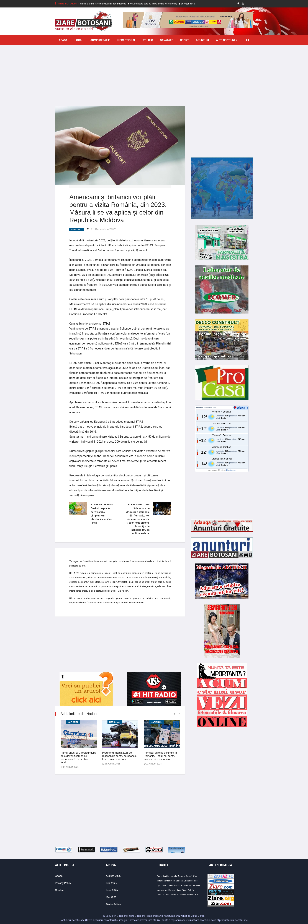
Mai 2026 (111, 897)
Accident (181, 876)
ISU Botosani (194, 885)
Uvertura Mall (163, 890)
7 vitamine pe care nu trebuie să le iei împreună (133, 3)
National (76, 229)
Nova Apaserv (188, 895)
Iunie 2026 (112, 890)
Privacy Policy (63, 883)
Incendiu (173, 876)
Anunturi (202, 40)
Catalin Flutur (168, 885)
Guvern (173, 895)
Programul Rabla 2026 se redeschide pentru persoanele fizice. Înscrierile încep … (119, 756)
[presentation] (174, 713)
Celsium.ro (230, 470)
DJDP (178, 895)
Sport (184, 40)
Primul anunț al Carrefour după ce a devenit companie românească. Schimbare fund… (78, 757)
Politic (148, 40)
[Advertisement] (154, 73)
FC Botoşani (178, 881)
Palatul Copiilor (163, 876)
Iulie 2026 (111, 883)
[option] (133, 3)
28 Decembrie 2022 (103, 229)
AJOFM (191, 890)
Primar (184, 890)
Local (79, 40)
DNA (194, 876)
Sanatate (166, 40)
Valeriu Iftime (175, 890)
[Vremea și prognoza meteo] (241, 407)
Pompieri (185, 885)
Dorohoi (177, 885)
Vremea (199, 408)
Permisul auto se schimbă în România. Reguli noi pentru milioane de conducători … (160, 756)
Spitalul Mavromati (165, 881)
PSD (196, 895)
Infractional (126, 40)
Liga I (159, 885)
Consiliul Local (163, 895)
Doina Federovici (191, 881)
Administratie (100, 40)
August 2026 (113, 876)
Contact (60, 890)
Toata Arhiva (113, 904)
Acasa (63, 40)
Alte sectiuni (225, 40)
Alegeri (189, 876)
